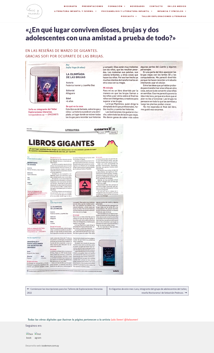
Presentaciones (92, 6)
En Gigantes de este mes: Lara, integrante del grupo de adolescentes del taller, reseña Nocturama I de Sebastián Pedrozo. (148, 290)
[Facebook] (29, 335)
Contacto (156, 6)
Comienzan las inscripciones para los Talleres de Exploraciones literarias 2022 (65, 290)
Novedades (137, 6)
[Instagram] (38, 335)
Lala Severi (117, 319)
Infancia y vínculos (170, 11)
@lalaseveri (131, 319)
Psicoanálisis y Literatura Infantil (125, 11)
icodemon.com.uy (50, 345)
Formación (115, 6)
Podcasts (127, 16)
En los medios (177, 6)
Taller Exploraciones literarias (164, 16)
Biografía (70, 6)
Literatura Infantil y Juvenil (74, 11)
